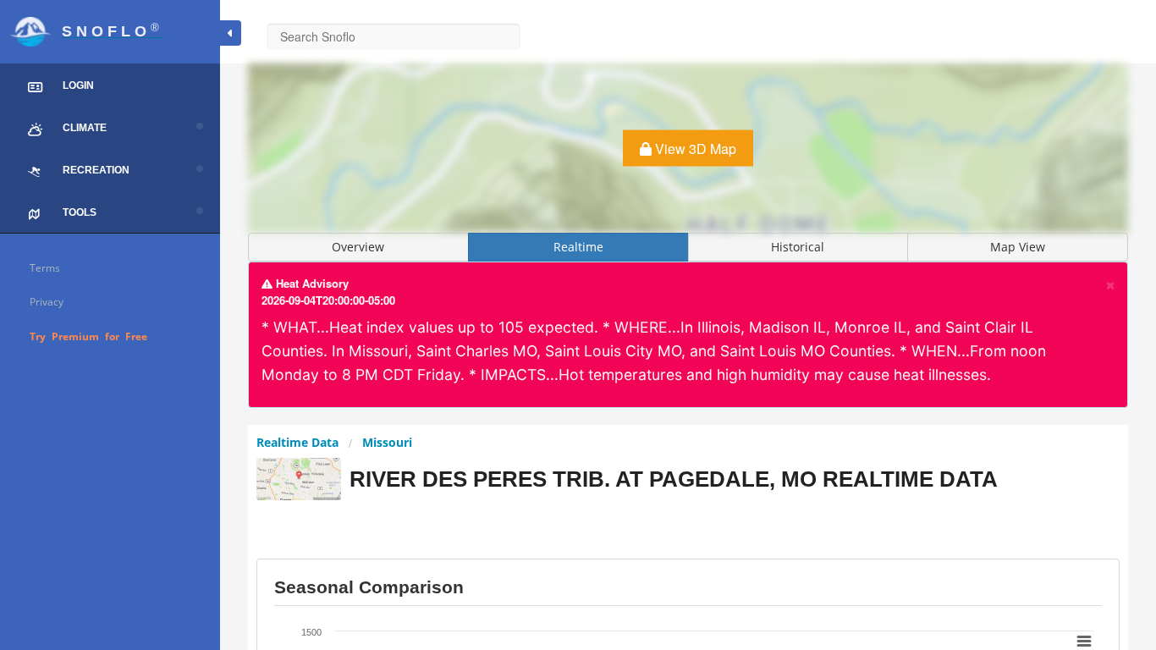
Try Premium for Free (88, 336)
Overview (358, 247)
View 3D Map (694, 148)
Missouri (387, 442)
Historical (797, 247)
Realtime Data (297, 442)
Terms (45, 268)
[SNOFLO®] (110, 10)
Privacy (46, 302)
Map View (1017, 247)
